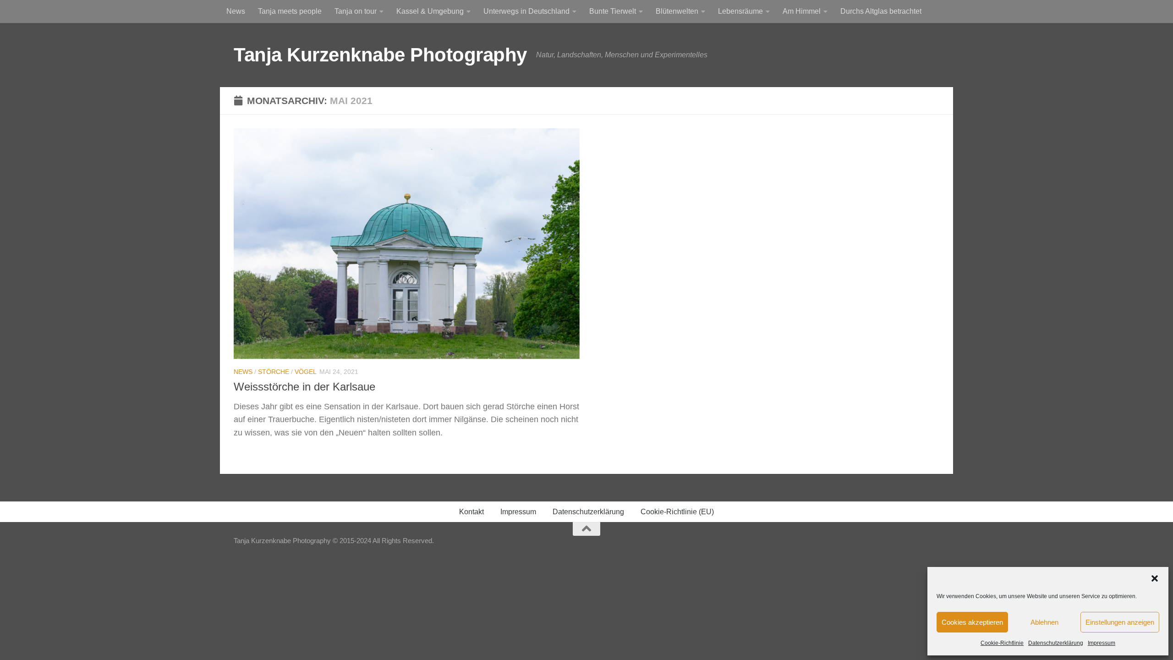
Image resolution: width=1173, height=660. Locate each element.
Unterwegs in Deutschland (526, 11)
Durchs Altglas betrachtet (880, 11)
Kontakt (471, 512)
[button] (1154, 578)
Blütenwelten (677, 11)
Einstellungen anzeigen (1119, 622)
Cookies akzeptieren (972, 622)
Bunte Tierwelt (612, 11)
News (235, 11)
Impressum (1101, 643)
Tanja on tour (355, 11)
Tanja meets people (290, 11)
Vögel (306, 371)
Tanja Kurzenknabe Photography (380, 55)
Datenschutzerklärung (1055, 643)
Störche (273, 371)
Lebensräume (740, 11)
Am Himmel (802, 11)
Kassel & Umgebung (430, 11)
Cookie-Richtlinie (1002, 643)
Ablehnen (1044, 622)
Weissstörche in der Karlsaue (304, 387)
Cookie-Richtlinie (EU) (677, 512)
